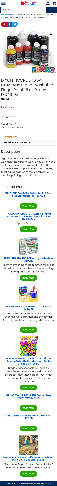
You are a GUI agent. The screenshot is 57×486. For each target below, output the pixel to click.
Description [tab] (10, 136)
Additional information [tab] (16, 142)
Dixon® (19, 14)
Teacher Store (7, 14)
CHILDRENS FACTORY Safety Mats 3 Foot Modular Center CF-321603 (28, 194)
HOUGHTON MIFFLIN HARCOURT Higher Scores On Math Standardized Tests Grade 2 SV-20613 (29, 361)
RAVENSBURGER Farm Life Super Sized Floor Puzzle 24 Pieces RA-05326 (28, 459)
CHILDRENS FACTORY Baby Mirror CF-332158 (28, 417)
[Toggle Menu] (3, 3)
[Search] (51, 10)
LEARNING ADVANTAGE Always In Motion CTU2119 (28, 259)
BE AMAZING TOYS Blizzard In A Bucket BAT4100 (28, 308)
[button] (51, 34)
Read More (28, 206)
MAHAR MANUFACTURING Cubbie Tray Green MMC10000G (28, 396)
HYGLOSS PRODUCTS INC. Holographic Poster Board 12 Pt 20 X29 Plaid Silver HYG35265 (28, 216)
